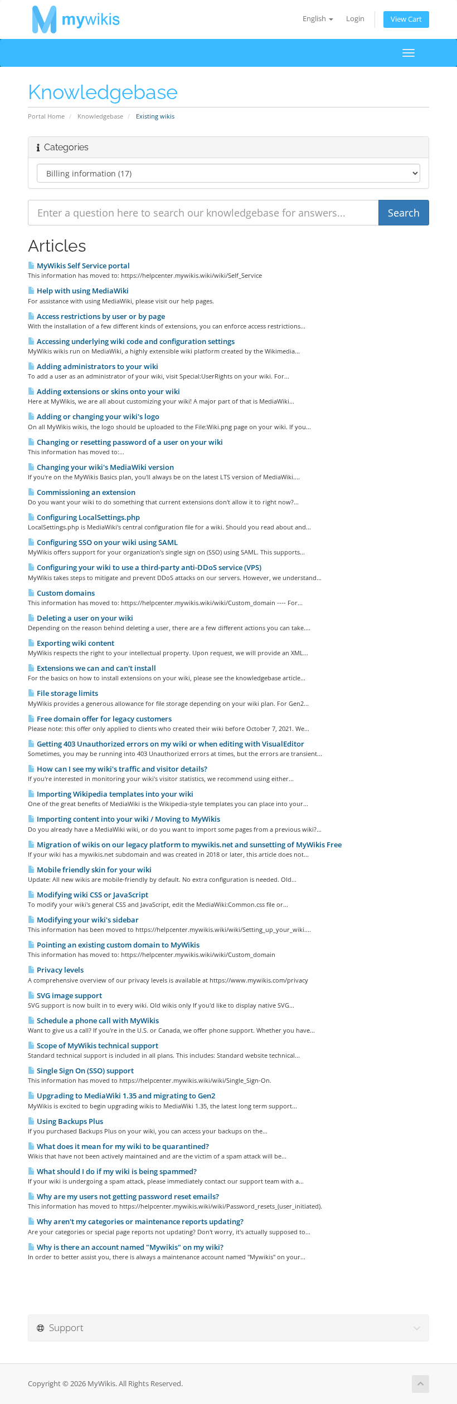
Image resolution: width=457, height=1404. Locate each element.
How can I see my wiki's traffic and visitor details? (121, 769)
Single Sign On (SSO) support (84, 1071)
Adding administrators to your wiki (96, 366)
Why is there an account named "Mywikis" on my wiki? (129, 1247)
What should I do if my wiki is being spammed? (116, 1171)
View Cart (406, 19)
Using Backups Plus (69, 1121)
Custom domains (65, 593)
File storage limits (66, 693)
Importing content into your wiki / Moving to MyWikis (127, 819)
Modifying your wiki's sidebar (87, 920)
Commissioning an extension (85, 492)
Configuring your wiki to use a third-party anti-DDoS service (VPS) (148, 567)
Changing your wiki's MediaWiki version (104, 467)
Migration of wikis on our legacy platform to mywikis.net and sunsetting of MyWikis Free (188, 845)
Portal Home (46, 116)
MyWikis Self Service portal (82, 266)
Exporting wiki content (74, 643)
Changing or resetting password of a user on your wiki (129, 442)
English (315, 18)
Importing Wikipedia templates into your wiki (114, 794)
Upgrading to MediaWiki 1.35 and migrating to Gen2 (125, 1096)
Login (355, 18)
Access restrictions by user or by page (100, 316)
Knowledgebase (100, 116)
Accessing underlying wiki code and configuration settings (135, 341)
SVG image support (68, 995)
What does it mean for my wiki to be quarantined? (122, 1146)
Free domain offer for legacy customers (103, 719)
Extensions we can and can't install (95, 668)
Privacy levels (59, 970)
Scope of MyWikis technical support (96, 1045)
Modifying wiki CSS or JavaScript (91, 895)
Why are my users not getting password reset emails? (127, 1196)
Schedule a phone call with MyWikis (97, 1020)
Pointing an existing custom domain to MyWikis (117, 945)
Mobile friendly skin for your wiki (93, 870)
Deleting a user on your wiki (84, 618)
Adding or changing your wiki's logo (97, 416)
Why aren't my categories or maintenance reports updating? (139, 1221)
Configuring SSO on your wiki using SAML (106, 542)
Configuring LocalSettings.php (87, 517)
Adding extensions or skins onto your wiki (107, 391)
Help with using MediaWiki (82, 291)
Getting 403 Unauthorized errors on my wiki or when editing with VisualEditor (169, 744)
